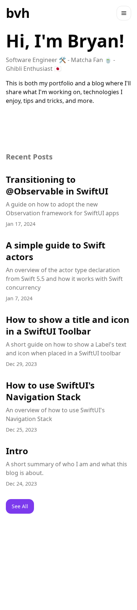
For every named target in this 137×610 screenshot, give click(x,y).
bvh (18, 13)
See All (20, 506)
